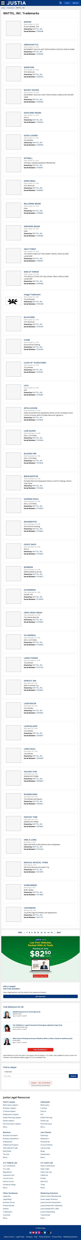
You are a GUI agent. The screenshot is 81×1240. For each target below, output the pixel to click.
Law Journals (45, 1148)
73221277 (39, 917)
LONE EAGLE (29, 749)
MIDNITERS (29, 67)
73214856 (39, 895)
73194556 (39, 554)
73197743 (39, 667)
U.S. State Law (46, 1163)
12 (41, 932)
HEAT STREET (30, 249)
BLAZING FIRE (30, 453)
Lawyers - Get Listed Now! (40, 1083)
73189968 (39, 284)
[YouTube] (33, 1232)
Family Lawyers (8, 1121)
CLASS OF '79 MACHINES (35, 362)
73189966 (39, 236)
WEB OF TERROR (31, 272)
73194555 (39, 531)
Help (35, 1237)
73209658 (39, 758)
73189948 (39, 31)
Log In (67, 3)
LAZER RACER (30, 703)
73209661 (39, 804)
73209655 (39, 690)
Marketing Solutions (49, 1193)
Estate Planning (46, 1117)
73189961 (39, 168)
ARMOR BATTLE (31, 44)
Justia (3, 8)
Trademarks (10, 8)
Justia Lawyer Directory (49, 1199)
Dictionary (44, 1135)
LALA (26, 385)
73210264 (39, 849)
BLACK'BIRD (29, 317)
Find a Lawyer (10, 1067)
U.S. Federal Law (10, 1163)
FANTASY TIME (30, 817)
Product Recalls (8, 1205)
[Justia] (16, 3)
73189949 (39, 54)
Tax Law (6, 1154)
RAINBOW (28, 567)
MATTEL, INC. (37, 29)
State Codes (44, 1169)
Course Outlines (46, 1145)
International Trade (10, 1148)
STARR (27, 340)
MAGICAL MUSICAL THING (36, 862)
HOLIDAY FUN (30, 771)
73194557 (39, 576)
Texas (42, 1184)
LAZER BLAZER (30, 726)
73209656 (39, 713)
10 (35, 932)
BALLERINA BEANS (32, 203)
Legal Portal (20, 1237)
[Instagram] (39, 1232)
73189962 (39, 190)
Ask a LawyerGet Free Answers (11, 987)
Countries (6, 1215)
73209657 (39, 736)
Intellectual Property (10, 1145)
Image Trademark (32, 294)
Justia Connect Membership (50, 1196)
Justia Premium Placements (50, 1202)
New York (44, 1181)
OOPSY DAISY (30, 544)
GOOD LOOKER (31, 135)
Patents (6, 1209)
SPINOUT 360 (30, 680)
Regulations (7, 1172)
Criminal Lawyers (9, 1111)
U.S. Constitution (9, 1166)
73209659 (39, 781)
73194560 (39, 645)
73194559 (39, 622)
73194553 (39, 508)
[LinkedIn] (30, 1232)
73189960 (39, 145)
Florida (43, 1178)
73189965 (39, 213)
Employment (7, 1142)
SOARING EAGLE (31, 499)
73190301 (39, 372)
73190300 (39, 349)
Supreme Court (8, 1175)
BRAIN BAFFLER (31, 476)
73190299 (39, 327)
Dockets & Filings (9, 1184)
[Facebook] (36, 1232)
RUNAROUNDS (30, 794)
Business (7, 1132)
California (44, 1175)
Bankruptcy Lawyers (10, 1105)
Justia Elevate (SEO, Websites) (51, 1205)
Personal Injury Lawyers (12, 1124)
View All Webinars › (40, 1050)
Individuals (45, 1102)
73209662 (39, 826)
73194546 (39, 488)
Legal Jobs (7, 1196)
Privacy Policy (57, 1237)
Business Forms (9, 1202)
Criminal (43, 1108)
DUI (41, 1114)
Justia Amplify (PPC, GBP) (49, 1209)
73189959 (39, 122)
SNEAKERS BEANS (32, 226)
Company (29, 1237)
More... (5, 1127)
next (59, 932)
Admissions (44, 1138)
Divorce (43, 1111)
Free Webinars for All (13, 1007)
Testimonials (45, 1215)
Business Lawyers (9, 1108)
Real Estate (7, 1151)
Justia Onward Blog (47, 1212)
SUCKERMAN (30, 590)
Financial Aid (45, 1142)
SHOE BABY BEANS (32, 113)
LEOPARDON (29, 908)
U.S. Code (6, 1169)
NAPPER (27, 22)
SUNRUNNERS (30, 885)
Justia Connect (9, 1237)
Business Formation (10, 1135)
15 (51, 932)
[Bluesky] (45, 1232)
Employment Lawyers (11, 1114)
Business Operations (10, 1138)
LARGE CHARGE (31, 658)
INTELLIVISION (30, 408)
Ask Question (40, 996)
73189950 (39, 77)
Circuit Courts (8, 1178)
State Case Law (46, 1172)
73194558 (39, 599)
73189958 (39, 102)
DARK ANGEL (30, 181)
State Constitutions (47, 1166)
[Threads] (42, 1232)
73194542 (39, 420)
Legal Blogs (7, 1199)
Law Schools (45, 1132)
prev (20, 932)
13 (45, 932)
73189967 (39, 261)
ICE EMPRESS (30, 635)
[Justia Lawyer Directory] (50, 1232)
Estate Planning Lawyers (12, 1117)
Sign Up (75, 3)
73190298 (39, 304)
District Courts (8, 1181)
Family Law (44, 1121)
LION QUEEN (30, 431)
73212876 (39, 872)
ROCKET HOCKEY (31, 90)
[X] (48, 1232)
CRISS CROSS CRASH (33, 612)
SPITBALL (28, 158)
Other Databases (10, 1193)
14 (48, 932)
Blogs (42, 1151)
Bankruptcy (44, 1105)
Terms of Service (44, 1237)
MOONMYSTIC (30, 521)
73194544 (39, 440)
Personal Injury (46, 1124)
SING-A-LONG (30, 840)
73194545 (39, 463)
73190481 (39, 395)
